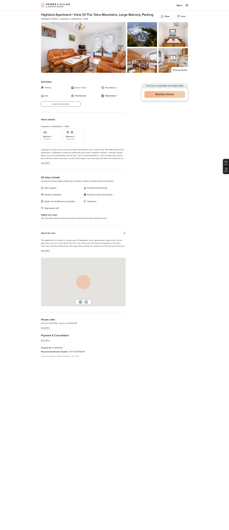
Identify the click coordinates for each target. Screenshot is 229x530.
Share (167, 16)
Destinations (51, 356)
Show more (45, 163)
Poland (59, 356)
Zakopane (66, 356)
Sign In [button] (179, 5)
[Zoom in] (80, 302)
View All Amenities (60, 104)
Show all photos (180, 70)
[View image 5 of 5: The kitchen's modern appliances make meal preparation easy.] (173, 60)
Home (43, 356)
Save (183, 16)
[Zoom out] (86, 302)
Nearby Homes (165, 94)
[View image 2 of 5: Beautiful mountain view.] (142, 34)
